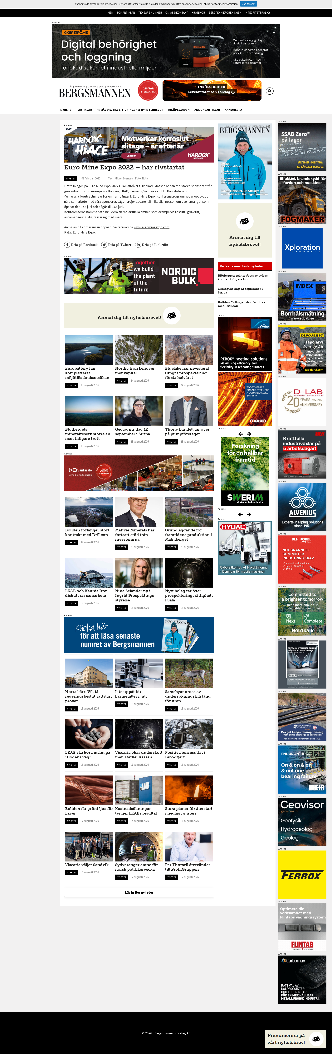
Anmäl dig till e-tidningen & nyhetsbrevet (130, 110)
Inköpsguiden (179, 110)
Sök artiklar (126, 12)
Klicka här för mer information (221, 4)
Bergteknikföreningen (224, 12)
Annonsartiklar (207, 110)
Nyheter (66, 110)
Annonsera (233, 110)
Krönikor (198, 12)
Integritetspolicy (257, 12)
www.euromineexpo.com (151, 227)
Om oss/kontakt (176, 12)
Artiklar (85, 110)
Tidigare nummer (150, 12)
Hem (110, 12)
